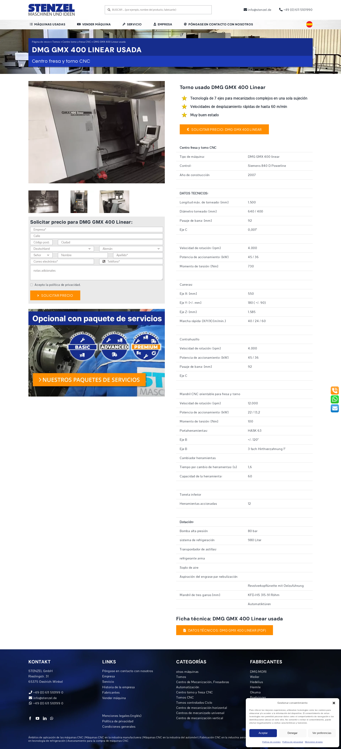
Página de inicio (41, 42)
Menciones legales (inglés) (121, 716)
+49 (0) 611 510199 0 (48, 703)
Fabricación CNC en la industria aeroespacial (228, 737)
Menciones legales (314, 742)
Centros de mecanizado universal (200, 713)
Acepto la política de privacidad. (58, 285)
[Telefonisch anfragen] (334, 388)
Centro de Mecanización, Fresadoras (202, 682)
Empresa (108, 676)
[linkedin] (45, 718)
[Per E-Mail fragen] (334, 405)
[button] (334, 703)
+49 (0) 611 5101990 (298, 10)
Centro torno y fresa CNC (77, 42)
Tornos (56, 42)
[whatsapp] (51, 718)
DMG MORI (258, 672)
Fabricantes (111, 692)
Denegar (292, 732)
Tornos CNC (185, 697)
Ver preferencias (321, 732)
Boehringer (258, 697)
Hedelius (256, 682)
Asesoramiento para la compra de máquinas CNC (97, 741)
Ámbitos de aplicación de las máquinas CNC (55, 737)
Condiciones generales (119, 726)
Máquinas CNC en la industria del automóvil (170, 737)
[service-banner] (96, 310)
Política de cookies (271, 742)
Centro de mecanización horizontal (201, 708)
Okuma (255, 692)
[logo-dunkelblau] (51, 5)
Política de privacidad (292, 742)
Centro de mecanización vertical (199, 718)
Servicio (108, 682)
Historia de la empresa (118, 687)
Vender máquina (114, 698)
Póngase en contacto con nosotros (127, 671)
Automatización (187, 687)
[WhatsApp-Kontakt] (334, 396)
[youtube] (37, 718)
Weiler (254, 677)
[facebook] (30, 718)
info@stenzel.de (259, 10)
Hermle (255, 687)
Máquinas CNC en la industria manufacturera (113, 737)
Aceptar (263, 732)
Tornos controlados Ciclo (194, 702)
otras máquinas (187, 672)
